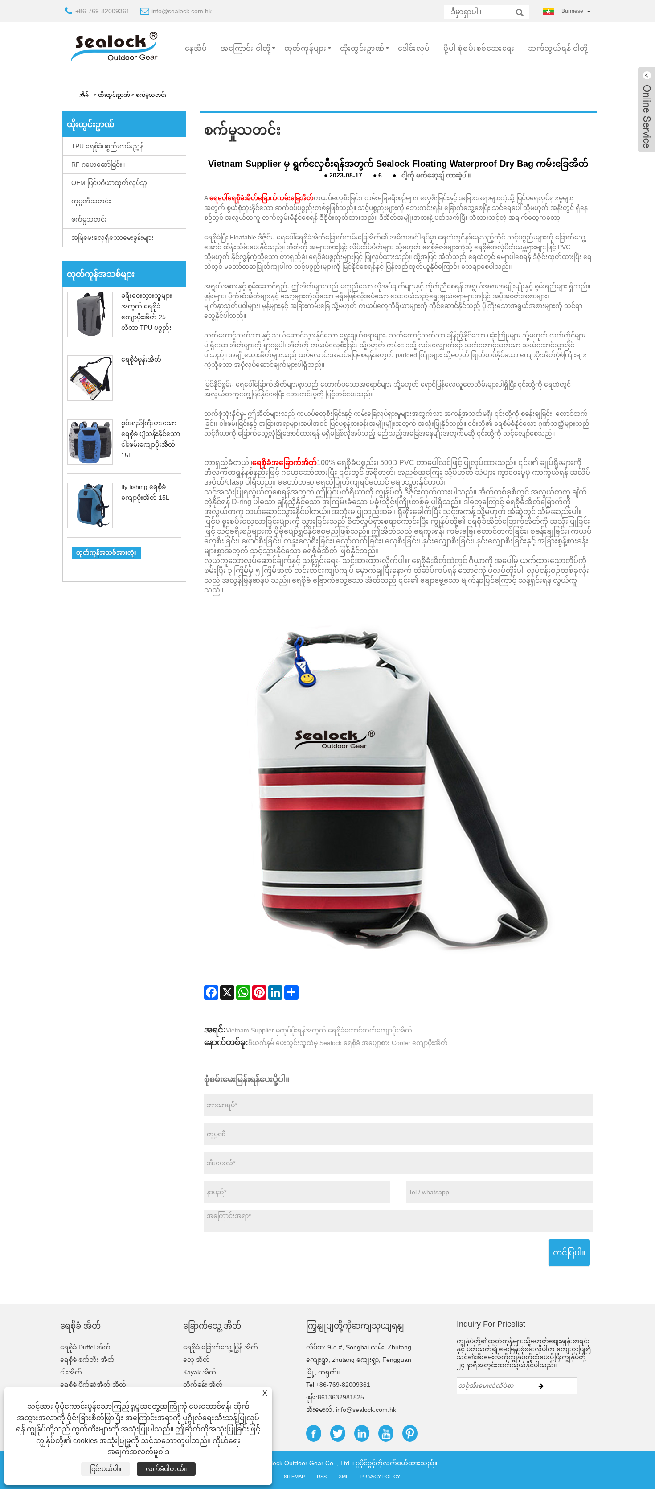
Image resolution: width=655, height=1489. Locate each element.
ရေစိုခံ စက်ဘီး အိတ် (87, 1359)
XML (343, 1476)
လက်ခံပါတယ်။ (166, 1469)
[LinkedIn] (275, 992)
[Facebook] (211, 992)
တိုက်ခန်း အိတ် (203, 1384)
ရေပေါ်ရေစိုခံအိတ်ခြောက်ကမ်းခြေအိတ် (261, 198)
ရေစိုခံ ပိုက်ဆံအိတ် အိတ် (93, 1384)
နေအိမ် (196, 48)
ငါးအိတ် (71, 1372)
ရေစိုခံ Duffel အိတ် (85, 1347)
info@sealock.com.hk (181, 11)
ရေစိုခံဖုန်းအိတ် (141, 359)
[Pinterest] (259, 992)
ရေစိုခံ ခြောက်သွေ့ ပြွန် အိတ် (220, 1347)
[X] (227, 992)
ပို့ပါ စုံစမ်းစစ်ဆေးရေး (479, 48)
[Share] (291, 992)
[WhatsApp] (243, 992)
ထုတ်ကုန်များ (305, 48)
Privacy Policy (380, 1476)
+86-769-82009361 (102, 11)
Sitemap (294, 1476)
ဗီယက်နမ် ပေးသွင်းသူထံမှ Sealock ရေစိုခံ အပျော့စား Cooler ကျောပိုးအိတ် (348, 1042)
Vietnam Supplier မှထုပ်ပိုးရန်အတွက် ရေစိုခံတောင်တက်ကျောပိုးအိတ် (319, 1030)
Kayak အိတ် (199, 1372)
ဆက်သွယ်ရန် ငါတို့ (558, 48)
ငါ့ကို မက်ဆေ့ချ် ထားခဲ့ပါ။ (436, 175)
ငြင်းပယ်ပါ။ (105, 1469)
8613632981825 (341, 1397)
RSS (322, 1476)
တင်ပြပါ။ (569, 1252)
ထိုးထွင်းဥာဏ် (362, 48)
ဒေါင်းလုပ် (414, 48)
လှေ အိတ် (196, 1359)
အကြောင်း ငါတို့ (246, 48)
